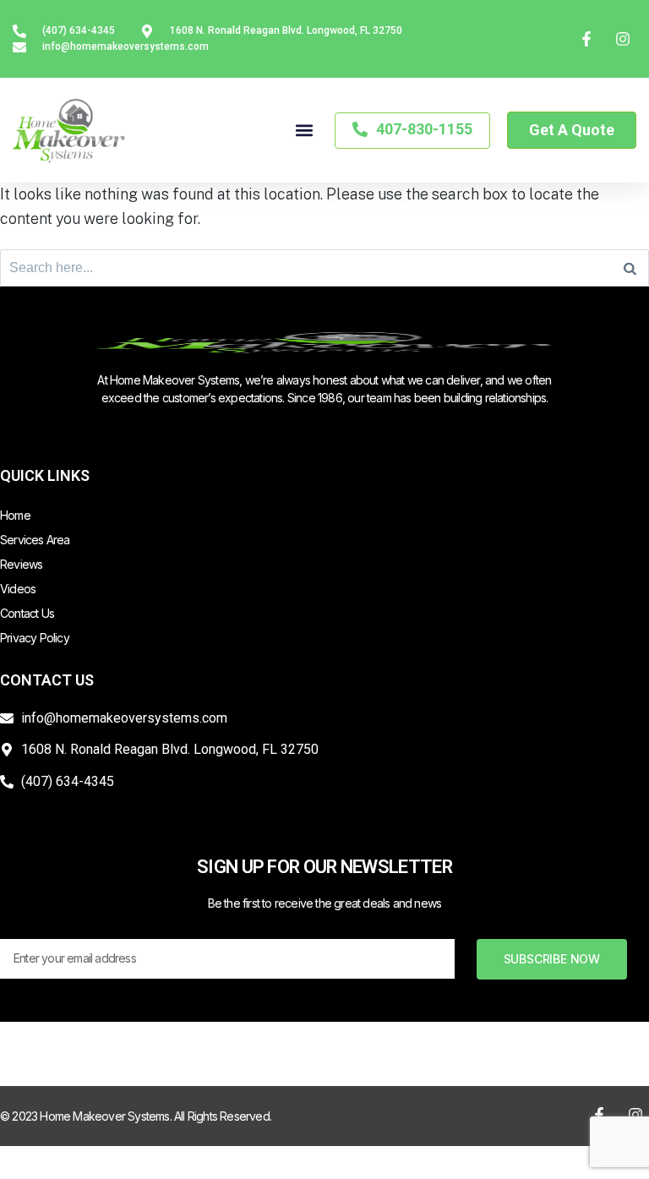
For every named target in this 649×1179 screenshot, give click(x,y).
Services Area (35, 539)
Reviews (21, 564)
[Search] (630, 268)
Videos (17, 588)
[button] (304, 131)
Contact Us (27, 613)
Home (15, 515)
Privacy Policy (34, 637)
